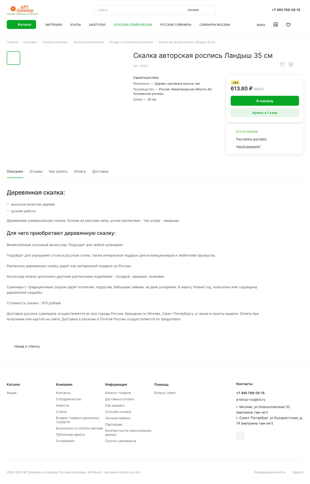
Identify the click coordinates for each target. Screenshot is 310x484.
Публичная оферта (70, 435)
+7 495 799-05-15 (286, 10)
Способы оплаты (118, 412)
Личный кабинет (118, 418)
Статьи (61, 412)
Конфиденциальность (270, 472)
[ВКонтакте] (240, 436)
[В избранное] (282, 64)
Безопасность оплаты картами (79, 428)
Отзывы (36, 171)
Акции (11, 393)
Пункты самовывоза (120, 441)
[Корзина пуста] (301, 24)
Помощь (161, 384)
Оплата (80, 171)
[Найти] (210, 10)
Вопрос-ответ (165, 393)
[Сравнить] (291, 64)
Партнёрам (113, 424)
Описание (15, 171)
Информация (116, 384)
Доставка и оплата (119, 399)
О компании (65, 441)
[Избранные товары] (288, 24)
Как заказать (114, 405)
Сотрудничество (68, 399)
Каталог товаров (118, 393)
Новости (62, 405)
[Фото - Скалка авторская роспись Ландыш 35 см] (74, 102)
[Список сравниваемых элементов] (276, 24)
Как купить (58, 171)
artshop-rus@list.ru (251, 399)
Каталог (13, 384)
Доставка (100, 171)
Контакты (63, 393)
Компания (64, 384)
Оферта (297, 472)
